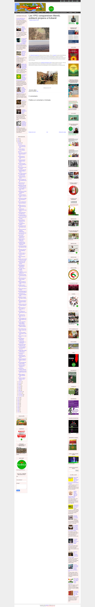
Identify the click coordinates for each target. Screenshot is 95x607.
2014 (18, 140)
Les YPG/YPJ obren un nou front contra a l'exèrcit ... (21, 254)
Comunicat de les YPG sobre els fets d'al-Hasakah (21, 262)
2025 (18, 410)
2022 (18, 406)
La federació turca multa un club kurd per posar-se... (22, 275)
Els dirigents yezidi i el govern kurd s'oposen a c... (22, 286)
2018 (18, 400)
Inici (47, 132)
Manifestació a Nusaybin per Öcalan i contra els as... (22, 298)
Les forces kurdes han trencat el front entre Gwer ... (21, 146)
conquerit (54, 55)
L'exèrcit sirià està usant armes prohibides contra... (22, 279)
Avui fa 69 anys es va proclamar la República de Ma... (22, 294)
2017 (18, 399)
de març (19, 383)
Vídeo (75, 12)
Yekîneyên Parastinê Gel (34, 55)
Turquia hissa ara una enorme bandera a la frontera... (22, 356)
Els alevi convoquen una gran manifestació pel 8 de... (22, 180)
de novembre (20, 394)
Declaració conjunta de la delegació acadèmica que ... (22, 360)
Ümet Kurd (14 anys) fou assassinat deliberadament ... (22, 230)
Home (16, 12)
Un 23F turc (23, 100)
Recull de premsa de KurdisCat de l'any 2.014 (21, 157)
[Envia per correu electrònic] (31, 90)
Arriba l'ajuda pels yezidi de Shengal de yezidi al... (22, 227)
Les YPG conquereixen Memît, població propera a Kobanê (21, 322)
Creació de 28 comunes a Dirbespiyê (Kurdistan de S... (22, 301)
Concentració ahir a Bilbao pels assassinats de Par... (22, 199)
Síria (46, 12)
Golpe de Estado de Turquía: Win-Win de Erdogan (24, 28)
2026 (18, 411)
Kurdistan (70, 12)
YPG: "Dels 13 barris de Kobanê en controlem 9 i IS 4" (22, 195)
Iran (42, 12)
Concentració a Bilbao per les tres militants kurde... (22, 188)
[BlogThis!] (32, 90)
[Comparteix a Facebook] (34, 90)
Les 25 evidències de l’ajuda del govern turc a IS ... (22, 312)
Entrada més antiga (62, 132)
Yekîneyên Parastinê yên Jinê (46, 62)
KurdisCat (29, 12)
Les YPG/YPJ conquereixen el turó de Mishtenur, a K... (22, 272)
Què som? (19, 151)
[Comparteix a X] (33, 90)
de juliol (19, 388)
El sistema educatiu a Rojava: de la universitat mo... (21, 240)
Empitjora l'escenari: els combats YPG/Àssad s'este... (22, 282)
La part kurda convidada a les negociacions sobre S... (22, 247)
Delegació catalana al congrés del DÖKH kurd (21, 375)
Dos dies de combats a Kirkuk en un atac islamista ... (21, 379)
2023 (18, 407)
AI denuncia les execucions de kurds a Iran (76, 506)
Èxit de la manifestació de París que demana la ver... (22, 203)
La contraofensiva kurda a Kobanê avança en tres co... (22, 372)
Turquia (38, 12)
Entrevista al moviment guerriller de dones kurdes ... (21, 161)
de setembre (20, 391)
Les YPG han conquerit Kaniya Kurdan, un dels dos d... (22, 333)
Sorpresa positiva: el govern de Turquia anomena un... (21, 221)
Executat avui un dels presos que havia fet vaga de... (22, 176)
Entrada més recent (32, 132)
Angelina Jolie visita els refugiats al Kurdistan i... (22, 326)
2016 (18, 397)
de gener (19, 142)
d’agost (19, 390)
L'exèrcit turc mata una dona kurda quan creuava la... (21, 365)
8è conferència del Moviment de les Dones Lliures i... (22, 210)
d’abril (19, 384)
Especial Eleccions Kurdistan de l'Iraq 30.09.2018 (58, 12)
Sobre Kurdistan (23, 12)
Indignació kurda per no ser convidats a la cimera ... (22, 308)
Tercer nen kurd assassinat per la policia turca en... (21, 236)
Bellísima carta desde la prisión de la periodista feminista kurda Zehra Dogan (24, 66)
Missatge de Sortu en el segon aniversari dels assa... (22, 206)
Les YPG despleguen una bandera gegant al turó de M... (22, 319)
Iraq (34, 12)
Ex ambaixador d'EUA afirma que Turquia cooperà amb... (21, 243)
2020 (18, 403)
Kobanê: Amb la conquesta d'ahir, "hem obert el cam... (22, 154)
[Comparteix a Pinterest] (35, 90)
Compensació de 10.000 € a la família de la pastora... (22, 192)
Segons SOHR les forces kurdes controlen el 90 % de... (22, 330)
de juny (19, 387)
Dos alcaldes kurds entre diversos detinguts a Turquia (22, 170)
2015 (18, 141)
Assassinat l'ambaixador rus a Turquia (76, 516)
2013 (18, 138)
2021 (18, 404)
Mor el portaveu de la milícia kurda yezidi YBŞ (21, 315)
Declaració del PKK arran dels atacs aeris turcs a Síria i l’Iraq (76, 593)
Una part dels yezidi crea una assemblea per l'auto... (22, 250)
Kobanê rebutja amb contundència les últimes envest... (21, 266)
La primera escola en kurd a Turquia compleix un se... (22, 305)
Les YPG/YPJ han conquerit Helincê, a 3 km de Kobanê (22, 342)
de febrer (19, 381)
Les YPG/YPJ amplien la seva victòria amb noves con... (22, 348)
